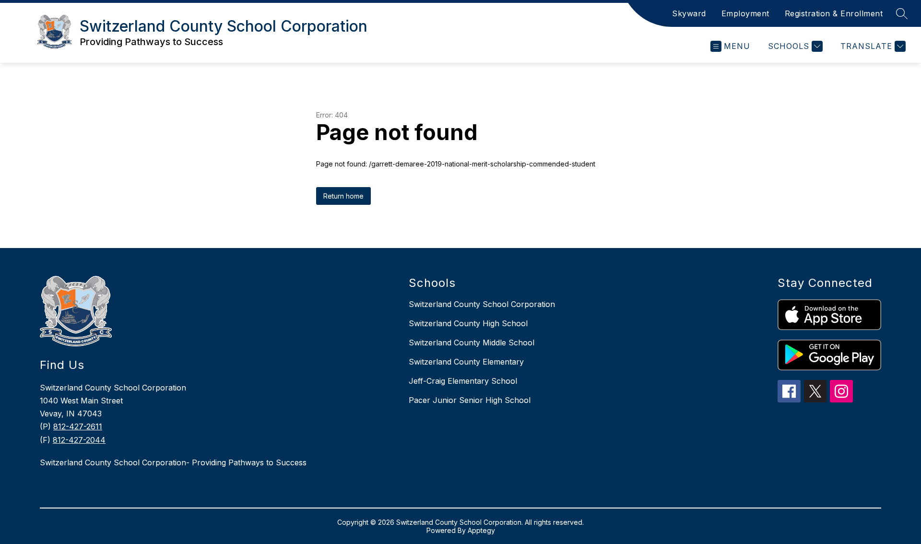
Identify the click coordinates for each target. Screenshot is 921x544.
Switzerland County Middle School (471, 342)
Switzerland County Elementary (466, 362)
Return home (343, 196)
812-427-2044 (79, 440)
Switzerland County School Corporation (482, 304)
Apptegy (481, 530)
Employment (745, 13)
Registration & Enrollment (834, 13)
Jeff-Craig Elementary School (463, 381)
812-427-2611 (77, 426)
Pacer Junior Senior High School (470, 400)
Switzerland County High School (468, 323)
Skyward (689, 13)
